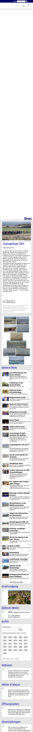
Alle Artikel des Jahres (16, 582)
